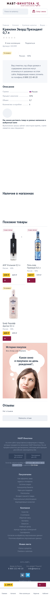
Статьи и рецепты (25, 548)
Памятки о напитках (25, 551)
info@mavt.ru (34, 569)
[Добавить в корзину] (7, 280)
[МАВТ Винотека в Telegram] (28, 575)
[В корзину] (42, 585)
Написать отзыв (25, 418)
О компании (25, 515)
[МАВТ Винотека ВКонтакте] (22, 575)
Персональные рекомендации (25, 499)
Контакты (25, 521)
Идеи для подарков (25, 490)
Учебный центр (25, 527)
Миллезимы (25, 493)
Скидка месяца (8, 230)
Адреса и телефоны (25, 481)
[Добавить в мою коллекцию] (21, 230)
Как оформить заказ (25, 479)
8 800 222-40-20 (30, 77)
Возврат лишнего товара (25, 496)
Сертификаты (25, 532)
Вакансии (25, 524)
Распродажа (7, 53)
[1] (21, 233)
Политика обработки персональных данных (25, 538)
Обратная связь (25, 518)
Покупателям (25, 474)
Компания (25, 508)
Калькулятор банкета (25, 487)
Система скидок (25, 484)
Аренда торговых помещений (25, 530)
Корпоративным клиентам (25, 502)
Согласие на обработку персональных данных (25, 535)
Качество (25, 512)
